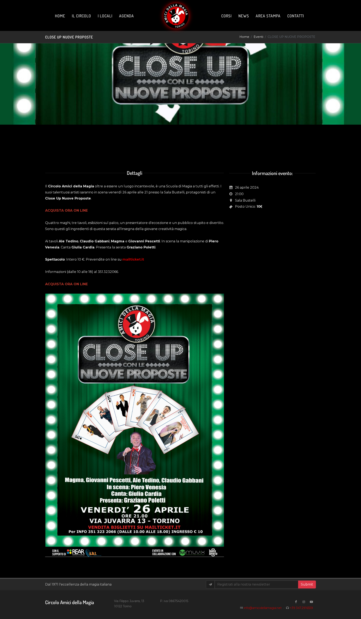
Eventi (258, 37)
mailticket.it (133, 259)
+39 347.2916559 (301, 608)
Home (244, 37)
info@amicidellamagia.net (263, 608)
